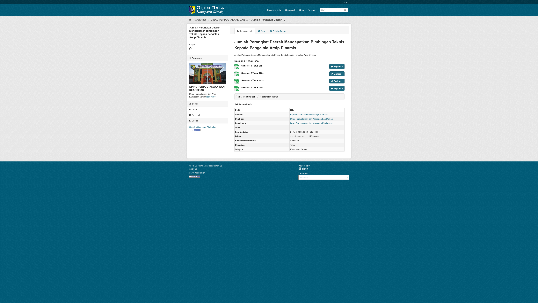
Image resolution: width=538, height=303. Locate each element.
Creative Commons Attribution (202, 127)
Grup (301, 10)
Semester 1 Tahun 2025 (252, 80)
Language (303, 173)
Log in (344, 2)
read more (211, 96)
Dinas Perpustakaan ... (247, 96)
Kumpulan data (274, 10)
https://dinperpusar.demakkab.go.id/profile (309, 114)
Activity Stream (279, 31)
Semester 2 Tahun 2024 (252, 73)
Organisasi (290, 10)
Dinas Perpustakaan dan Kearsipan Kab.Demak (311, 118)
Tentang (312, 10)
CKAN (303, 168)
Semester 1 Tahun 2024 (252, 65)
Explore (337, 66)
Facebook (195, 115)
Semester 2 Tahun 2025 (252, 87)
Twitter (194, 109)
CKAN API (193, 169)
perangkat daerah (270, 96)
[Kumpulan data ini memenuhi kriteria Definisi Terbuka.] (194, 129)
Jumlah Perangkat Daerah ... (268, 19)
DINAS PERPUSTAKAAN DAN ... (229, 19)
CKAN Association (197, 172)
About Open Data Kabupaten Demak (205, 165)
